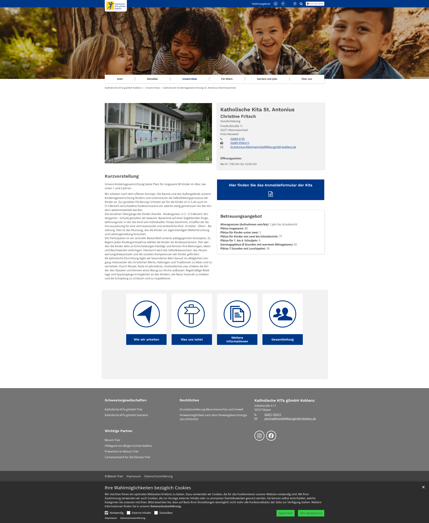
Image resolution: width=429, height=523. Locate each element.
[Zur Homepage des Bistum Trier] (315, 4)
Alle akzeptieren (311, 513)
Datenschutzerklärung (165, 506)
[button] (146, 319)
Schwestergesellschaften (125, 400)
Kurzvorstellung (122, 176)
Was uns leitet (192, 339)
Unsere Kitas (189, 78)
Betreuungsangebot (241, 216)
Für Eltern (227, 78)
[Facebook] (271, 436)
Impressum (111, 517)
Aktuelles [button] (152, 78)
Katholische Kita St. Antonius (257, 109)
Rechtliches (189, 400)
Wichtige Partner (119, 431)
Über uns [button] (306, 78)
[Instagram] (259, 436)
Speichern (286, 513)
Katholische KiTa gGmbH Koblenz (123, 87)
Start (120, 78)
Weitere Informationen (237, 339)
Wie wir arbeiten (146, 339)
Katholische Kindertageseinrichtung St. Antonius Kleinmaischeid (199, 87)
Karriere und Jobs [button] (267, 78)
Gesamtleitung (282, 339)
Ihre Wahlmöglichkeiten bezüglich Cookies (148, 487)
